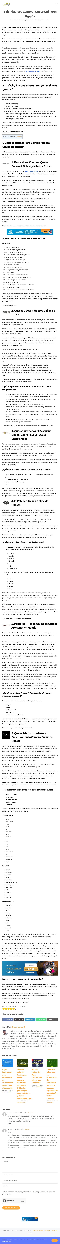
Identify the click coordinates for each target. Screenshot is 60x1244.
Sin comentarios (6, 1092)
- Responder (30, 1112)
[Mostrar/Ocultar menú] (56, 4)
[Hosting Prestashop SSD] (30, 962)
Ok (54, 1240)
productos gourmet (31, 171)
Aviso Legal (47, 1230)
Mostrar (19, 136)
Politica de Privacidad (38, 1230)
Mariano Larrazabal (18, 1027)
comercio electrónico (32, 71)
